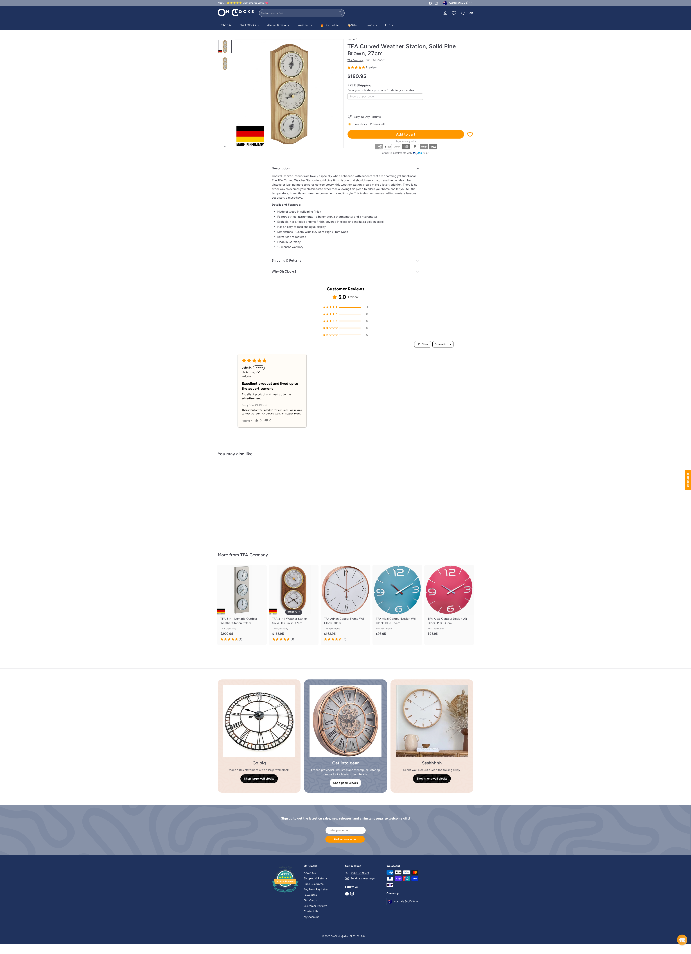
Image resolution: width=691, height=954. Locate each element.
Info (388, 25)
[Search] (340, 13)
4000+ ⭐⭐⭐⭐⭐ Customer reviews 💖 (243, 3)
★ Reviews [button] (688, 480)
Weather (304, 25)
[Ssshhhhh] (432, 721)
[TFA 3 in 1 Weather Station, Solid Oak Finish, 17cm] (294, 605)
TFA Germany (254, 554)
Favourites (310, 895)
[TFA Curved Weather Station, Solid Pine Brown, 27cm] (237, 502)
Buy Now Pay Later (316, 889)
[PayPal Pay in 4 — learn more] (419, 153)
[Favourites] (454, 13)
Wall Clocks (248, 25)
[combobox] (302, 13)
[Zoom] (289, 93)
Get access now (345, 839)
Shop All (226, 25)
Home (351, 39)
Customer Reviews (315, 906)
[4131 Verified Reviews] (285, 893)
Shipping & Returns (315, 878)
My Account (311, 917)
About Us (310, 873)
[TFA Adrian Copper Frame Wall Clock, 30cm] (345, 605)
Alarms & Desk (277, 25)
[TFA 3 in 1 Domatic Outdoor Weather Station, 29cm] (242, 605)
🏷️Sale (352, 25)
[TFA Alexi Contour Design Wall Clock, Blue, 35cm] (397, 603)
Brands (369, 25)
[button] (356, 67)
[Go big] (259, 721)
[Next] (225, 145)
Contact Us (311, 911)
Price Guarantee (314, 884)
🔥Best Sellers (329, 25)
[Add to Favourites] (470, 134)
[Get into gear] (345, 721)
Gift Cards (310, 900)
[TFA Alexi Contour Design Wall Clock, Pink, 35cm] (449, 603)
